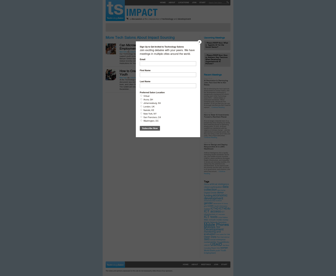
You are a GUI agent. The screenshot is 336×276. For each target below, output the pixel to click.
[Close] (199, 42)
